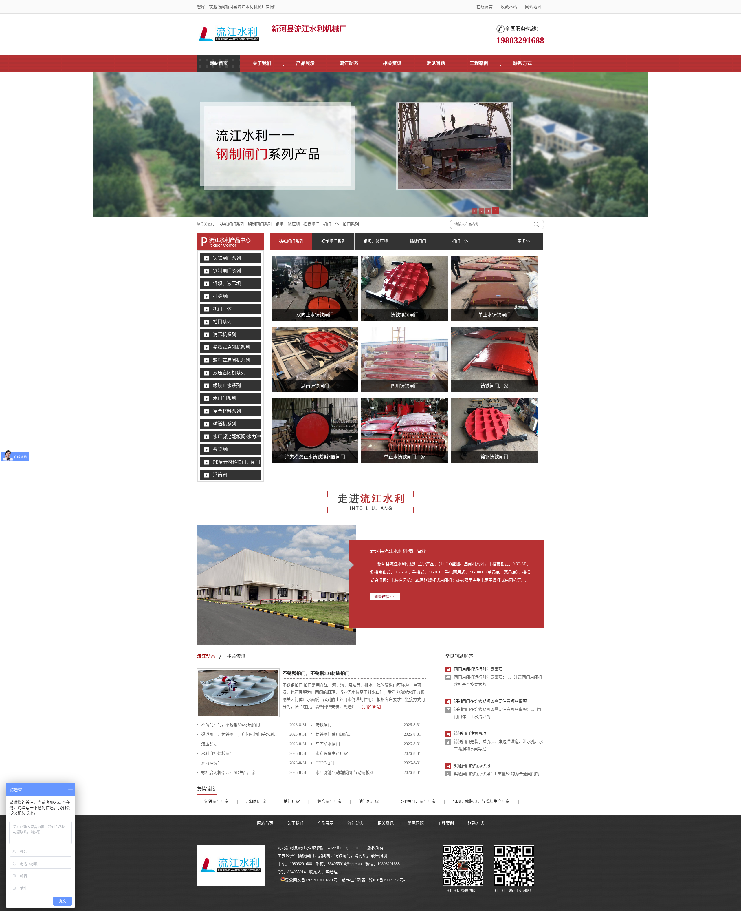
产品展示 (305, 63)
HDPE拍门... (327, 763)
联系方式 (522, 63)
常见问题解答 (459, 656)
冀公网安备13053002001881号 (311, 880)
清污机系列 (224, 334)
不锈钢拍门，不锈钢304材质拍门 (316, 673)
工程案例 (479, 63)
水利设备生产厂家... (333, 753)
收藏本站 (509, 7)
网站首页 (218, 63)
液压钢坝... (211, 744)
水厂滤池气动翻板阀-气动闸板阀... (346, 772)
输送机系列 (224, 423)
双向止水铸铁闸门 (314, 314)
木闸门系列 (224, 398)
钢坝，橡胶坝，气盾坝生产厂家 (481, 801)
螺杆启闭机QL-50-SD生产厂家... (230, 772)
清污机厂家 (369, 801)
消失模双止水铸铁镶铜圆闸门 (315, 456)
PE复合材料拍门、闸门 (236, 462)
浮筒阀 (220, 474)
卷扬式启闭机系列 (231, 347)
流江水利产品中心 (230, 240)
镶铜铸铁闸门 (494, 456)
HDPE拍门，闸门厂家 (416, 801)
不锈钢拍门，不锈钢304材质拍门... (232, 725)
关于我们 (262, 63)
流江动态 (349, 63)
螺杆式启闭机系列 (231, 360)
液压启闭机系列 (229, 372)
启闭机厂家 (256, 801)
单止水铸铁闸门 (494, 314)
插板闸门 (311, 224)
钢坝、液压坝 (288, 224)
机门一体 (331, 224)
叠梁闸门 (222, 449)
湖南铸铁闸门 (315, 385)
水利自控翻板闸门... (219, 753)
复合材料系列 (227, 411)
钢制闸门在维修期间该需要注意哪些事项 (490, 674)
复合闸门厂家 (329, 801)
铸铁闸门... (325, 725)
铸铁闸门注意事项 (470, 706)
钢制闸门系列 (260, 224)
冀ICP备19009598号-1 (388, 880)
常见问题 (435, 63)
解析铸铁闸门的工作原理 (476, 771)
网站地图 (533, 7)
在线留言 (484, 7)
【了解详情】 (371, 707)
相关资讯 (392, 63)
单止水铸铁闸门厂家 (404, 456)
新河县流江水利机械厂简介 (398, 551)
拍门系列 (351, 224)
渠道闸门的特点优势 (472, 739)
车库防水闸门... (329, 744)
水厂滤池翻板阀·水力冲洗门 (241, 436)
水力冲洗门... (213, 763)
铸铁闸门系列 (232, 224)
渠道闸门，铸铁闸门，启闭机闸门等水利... (239, 734)
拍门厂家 (292, 801)
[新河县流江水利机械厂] (229, 39)
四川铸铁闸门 (405, 385)
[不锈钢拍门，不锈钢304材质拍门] (238, 716)
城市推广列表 (353, 880)
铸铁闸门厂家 (494, 385)
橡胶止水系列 (227, 385)
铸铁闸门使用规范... (333, 734)
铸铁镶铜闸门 (405, 314)
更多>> (524, 241)
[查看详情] (450, 596)
